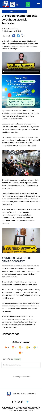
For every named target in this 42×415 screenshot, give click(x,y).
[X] (16, 402)
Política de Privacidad (15, 410)
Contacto (16, 394)
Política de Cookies (27, 410)
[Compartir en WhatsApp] (23, 36)
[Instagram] (19, 402)
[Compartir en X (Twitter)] (18, 35)
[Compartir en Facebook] (13, 35)
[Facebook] (12, 402)
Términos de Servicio (33, 409)
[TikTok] (22, 402)
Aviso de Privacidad (28, 394)
